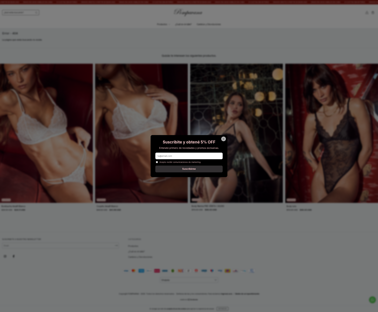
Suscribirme (189, 169)
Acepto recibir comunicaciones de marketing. (180, 162)
